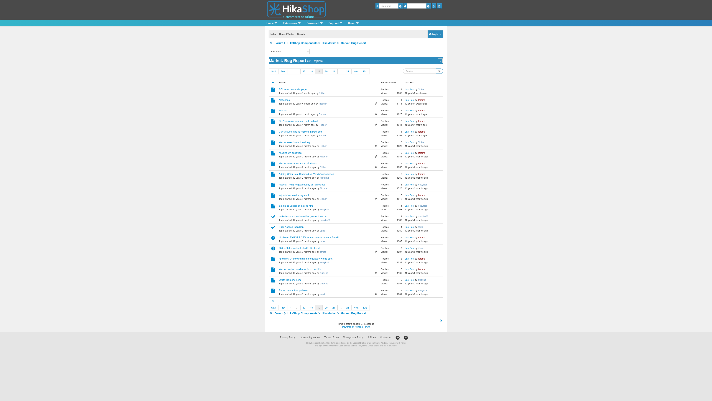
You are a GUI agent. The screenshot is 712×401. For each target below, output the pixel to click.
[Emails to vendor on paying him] (273, 206)
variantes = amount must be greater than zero (303, 216)
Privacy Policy (288, 337)
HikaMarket (329, 43)
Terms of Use (331, 337)
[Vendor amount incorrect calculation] (273, 164)
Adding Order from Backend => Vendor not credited (306, 174)
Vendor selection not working (294, 142)
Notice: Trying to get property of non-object (302, 184)
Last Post (409, 89)
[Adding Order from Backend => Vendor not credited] (273, 175)
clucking (324, 272)
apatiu (323, 294)
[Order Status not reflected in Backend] (273, 249)
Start (273, 71)
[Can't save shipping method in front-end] (273, 132)
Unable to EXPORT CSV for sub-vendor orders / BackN (309, 237)
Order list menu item (290, 279)
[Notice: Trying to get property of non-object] (273, 185)
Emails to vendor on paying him (296, 205)
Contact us (386, 337)
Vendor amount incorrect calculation (298, 163)
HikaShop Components (302, 43)
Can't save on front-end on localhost (298, 121)
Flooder (323, 103)
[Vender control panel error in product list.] (273, 270)
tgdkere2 (324, 177)
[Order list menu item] (273, 280)
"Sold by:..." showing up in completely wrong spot (305, 258)
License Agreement (310, 337)
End (365, 71)
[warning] (273, 111)
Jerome (421, 99)
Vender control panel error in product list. (300, 269)
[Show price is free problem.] (273, 291)
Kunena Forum (362, 326)
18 (311, 71)
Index (273, 34)
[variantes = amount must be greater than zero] (273, 217)
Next (356, 71)
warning (283, 110)
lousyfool (422, 184)
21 (333, 71)
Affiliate (372, 337)
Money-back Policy (353, 337)
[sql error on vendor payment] (273, 196)
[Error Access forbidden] (273, 227)
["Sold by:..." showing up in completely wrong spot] (273, 259)
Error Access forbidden (291, 227)
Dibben (322, 92)
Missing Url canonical (290, 152)
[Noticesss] (273, 100)
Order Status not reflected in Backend (299, 248)
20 (326, 71)
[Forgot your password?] (428, 6)
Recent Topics (286, 34)
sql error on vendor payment (294, 195)
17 (304, 71)
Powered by (348, 326)
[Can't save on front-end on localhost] (273, 122)
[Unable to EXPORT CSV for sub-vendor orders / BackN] (273, 238)
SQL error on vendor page (292, 89)
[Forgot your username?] (400, 6)
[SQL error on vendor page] (273, 90)
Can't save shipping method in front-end (300, 131)
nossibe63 (325, 219)
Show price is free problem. (293, 290)
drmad (323, 241)
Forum (279, 43)
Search (301, 34)
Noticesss (284, 100)
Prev (283, 71)
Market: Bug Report (353, 43)
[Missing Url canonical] (273, 153)
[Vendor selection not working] (273, 143)
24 (347, 71)
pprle (322, 230)
